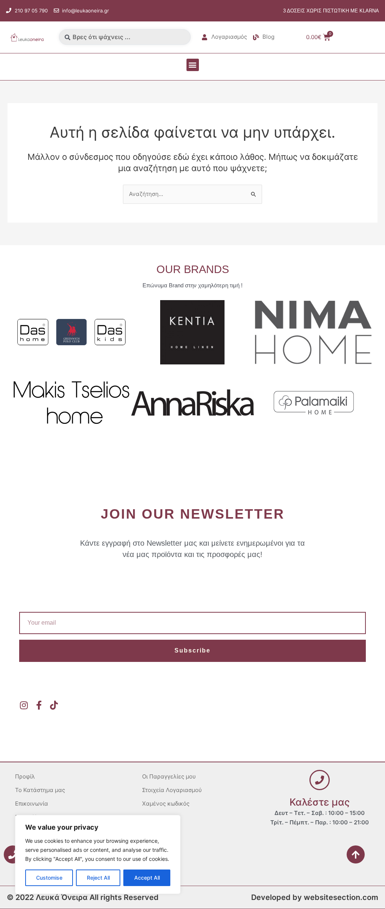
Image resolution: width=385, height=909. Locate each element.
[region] (97, 854)
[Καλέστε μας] (319, 780)
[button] (192, 65)
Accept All (147, 877)
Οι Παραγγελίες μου (169, 776)
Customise (49, 877)
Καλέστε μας (320, 802)
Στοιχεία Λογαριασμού (172, 790)
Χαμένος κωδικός (165, 803)
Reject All (98, 877)
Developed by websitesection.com (314, 897)
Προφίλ (25, 776)
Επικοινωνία (31, 803)
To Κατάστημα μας (40, 790)
